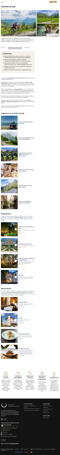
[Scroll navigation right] (34, 47)
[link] (10, 430)
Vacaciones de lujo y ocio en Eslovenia (31, 410)
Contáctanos (53, 1)
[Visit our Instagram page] (5, 419)
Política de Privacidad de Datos (36, 449)
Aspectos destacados (47, 405)
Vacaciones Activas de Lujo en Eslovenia (32, 408)
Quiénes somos (46, 417)
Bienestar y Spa (46, 412)
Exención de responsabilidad (49, 449)
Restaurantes (45, 410)
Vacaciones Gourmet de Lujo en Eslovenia (30, 406)
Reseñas (16, 449)
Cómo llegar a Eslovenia (47, 409)
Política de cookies (18, 452)
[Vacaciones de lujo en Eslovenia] (10, 405)
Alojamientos (45, 407)
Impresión (26, 452)
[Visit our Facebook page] (2, 419)
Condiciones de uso (24, 449)
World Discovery (15, 443)
